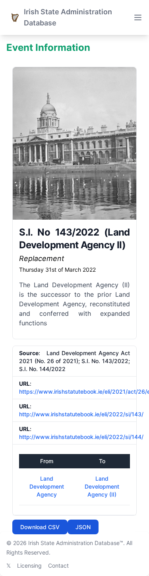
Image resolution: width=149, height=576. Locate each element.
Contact (58, 565)
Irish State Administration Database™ (75, 542)
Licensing (29, 565)
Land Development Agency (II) (102, 486)
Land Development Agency (46, 486)
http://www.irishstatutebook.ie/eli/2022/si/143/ (81, 414)
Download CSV (40, 527)
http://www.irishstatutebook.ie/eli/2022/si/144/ (81, 436)
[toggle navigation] (138, 17)
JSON (83, 527)
